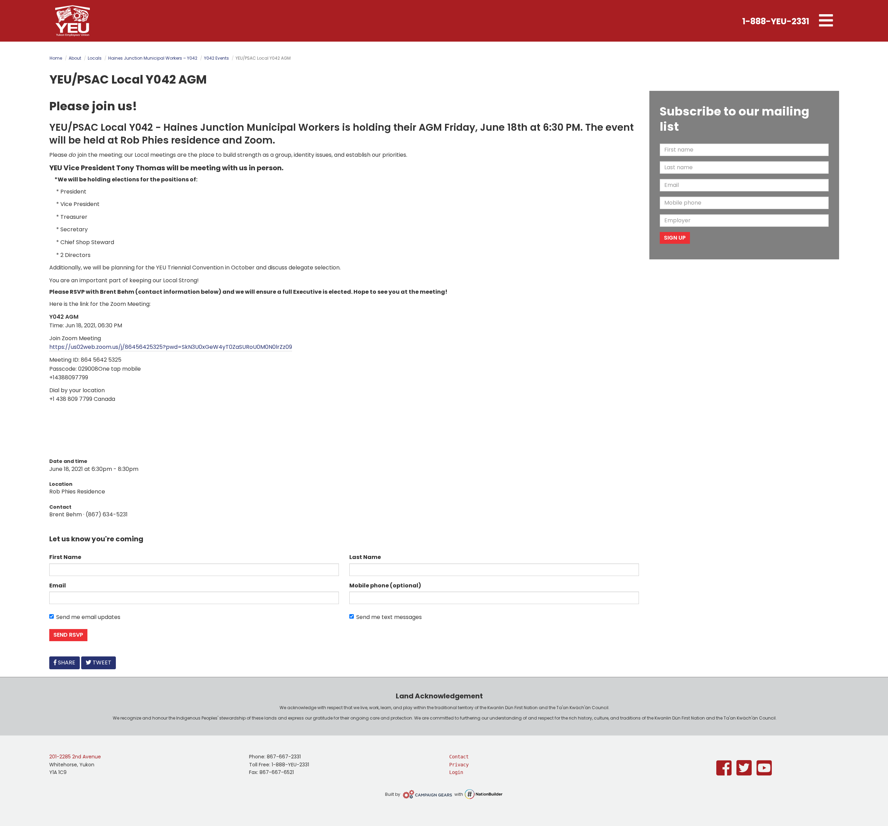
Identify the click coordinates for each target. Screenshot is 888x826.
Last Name (365, 557)
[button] (826, 21)
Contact (459, 756)
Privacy (459, 764)
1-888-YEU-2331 (775, 21)
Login (456, 772)
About (75, 58)
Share (68, 662)
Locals (95, 58)
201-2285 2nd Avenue (75, 756)
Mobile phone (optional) (385, 586)
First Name (65, 557)
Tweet (101, 662)
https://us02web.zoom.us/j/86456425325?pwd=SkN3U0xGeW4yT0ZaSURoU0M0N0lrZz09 (170, 347)
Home (56, 58)
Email (57, 586)
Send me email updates (88, 617)
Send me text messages (389, 617)
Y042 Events (216, 58)
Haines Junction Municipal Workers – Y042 (152, 58)
